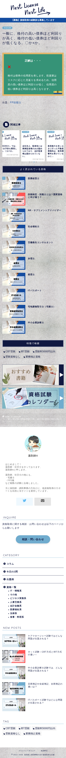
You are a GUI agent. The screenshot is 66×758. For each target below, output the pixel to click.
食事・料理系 (17, 617)
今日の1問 (7, 28)
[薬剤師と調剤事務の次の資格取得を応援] (33, 15)
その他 (13, 594)
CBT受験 (11, 351)
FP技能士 (15, 102)
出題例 (10, 579)
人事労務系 (16, 602)
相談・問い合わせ (33, 539)
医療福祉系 (16, 609)
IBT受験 (25, 351)
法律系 (13, 613)
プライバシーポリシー (27, 751)
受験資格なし (13, 356)
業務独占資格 (33, 356)
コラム (10, 563)
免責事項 (44, 751)
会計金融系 (16, 606)
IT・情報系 (16, 591)
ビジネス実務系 (18, 598)
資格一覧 (11, 587)
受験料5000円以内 (45, 351)
